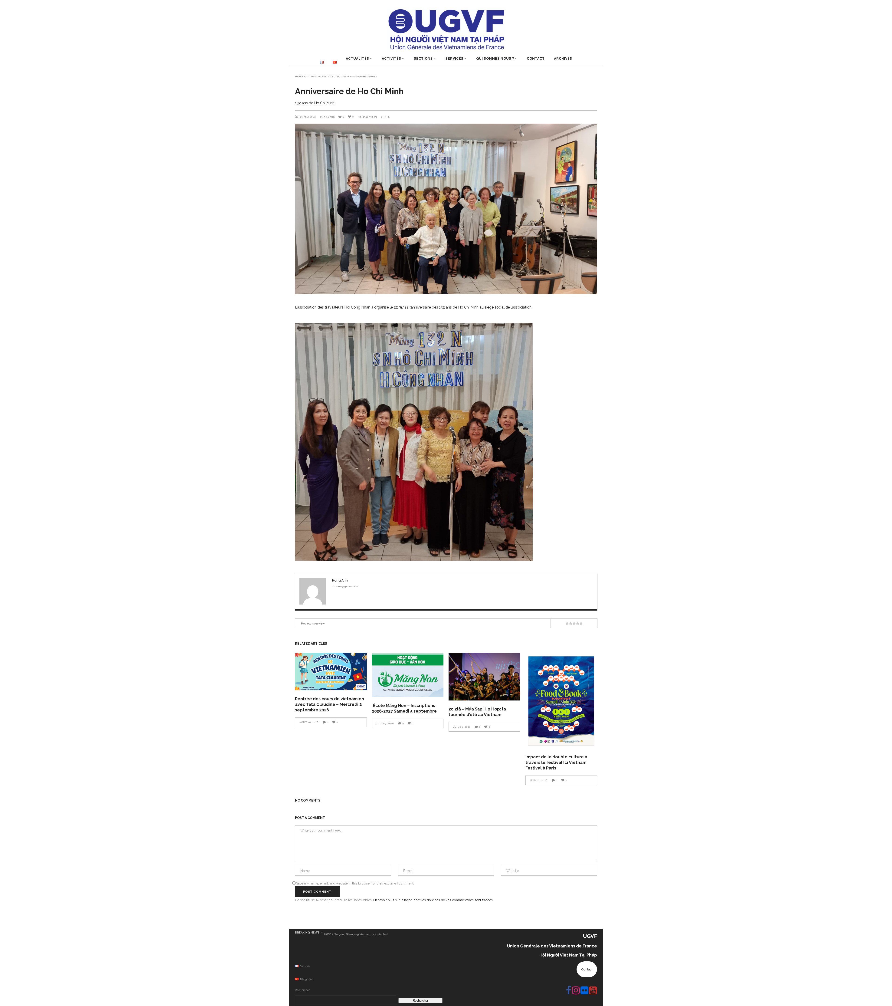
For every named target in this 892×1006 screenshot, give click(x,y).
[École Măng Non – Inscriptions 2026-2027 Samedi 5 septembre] (408, 675)
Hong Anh (340, 580)
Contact (586, 969)
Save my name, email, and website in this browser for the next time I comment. (355, 883)
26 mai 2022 (308, 116)
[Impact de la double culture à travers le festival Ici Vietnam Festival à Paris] (561, 700)
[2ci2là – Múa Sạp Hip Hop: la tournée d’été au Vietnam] (484, 677)
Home (299, 77)
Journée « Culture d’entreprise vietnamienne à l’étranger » (363, 934)
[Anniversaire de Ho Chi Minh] (312, 591)
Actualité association (323, 77)
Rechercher (302, 990)
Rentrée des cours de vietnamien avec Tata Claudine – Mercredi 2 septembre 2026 (329, 704)
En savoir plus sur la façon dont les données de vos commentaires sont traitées (433, 900)
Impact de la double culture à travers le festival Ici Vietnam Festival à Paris (556, 762)
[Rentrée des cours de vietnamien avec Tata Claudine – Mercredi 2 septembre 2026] (331, 671)
